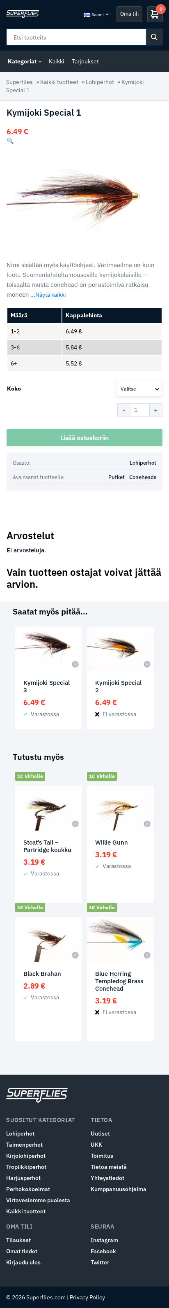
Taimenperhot (24, 1144)
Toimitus (102, 1155)
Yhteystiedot (107, 1178)
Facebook (103, 1251)
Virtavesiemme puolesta (38, 1200)
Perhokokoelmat (28, 1189)
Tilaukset (18, 1240)
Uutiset (100, 1133)
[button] (10, 140)
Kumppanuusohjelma (118, 1189)
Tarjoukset (85, 61)
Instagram (104, 1240)
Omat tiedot (21, 1251)
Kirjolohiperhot (26, 1155)
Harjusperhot (23, 1178)
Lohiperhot (100, 82)
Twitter (100, 1262)
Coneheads (142, 477)
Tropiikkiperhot (26, 1167)
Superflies (19, 82)
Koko (14, 388)
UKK (96, 1144)
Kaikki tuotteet (59, 82)
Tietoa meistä (109, 1167)
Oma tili (129, 13)
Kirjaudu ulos (23, 1262)
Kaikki (56, 61)
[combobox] (139, 388)
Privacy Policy (87, 1297)
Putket (116, 477)
